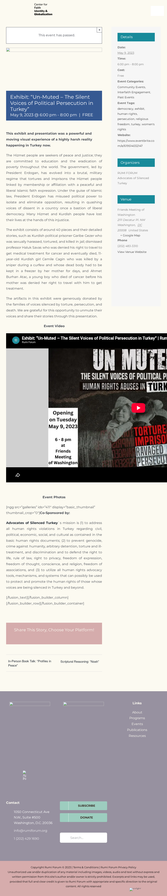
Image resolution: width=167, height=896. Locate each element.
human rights (127, 114)
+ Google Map (130, 235)
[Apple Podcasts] (24, 775)
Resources (137, 736)
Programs (137, 718)
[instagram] (24, 763)
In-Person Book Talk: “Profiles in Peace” (29, 663)
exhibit (139, 109)
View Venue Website (132, 252)
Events (137, 724)
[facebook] (24, 755)
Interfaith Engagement (134, 92)
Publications (137, 730)
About (137, 712)
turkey (135, 124)
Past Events (126, 97)
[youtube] (33, 763)
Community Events (131, 87)
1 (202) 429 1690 (26, 839)
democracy (125, 109)
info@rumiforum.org (30, 831)
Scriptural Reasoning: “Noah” (79, 661)
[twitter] (33, 755)
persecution (126, 119)
